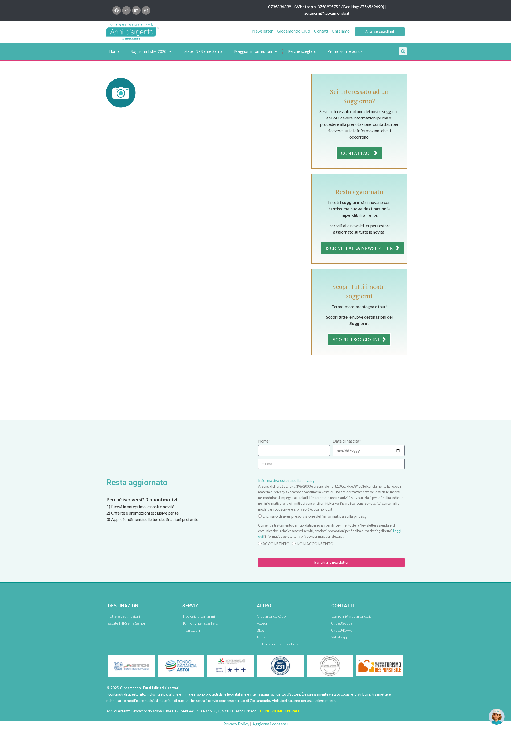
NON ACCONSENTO (314, 543)
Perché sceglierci (302, 51)
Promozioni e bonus (345, 51)
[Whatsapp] (146, 10)
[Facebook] (116, 10)
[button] (403, 51)
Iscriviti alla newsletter (359, 248)
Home (114, 51)
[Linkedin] (136, 10)
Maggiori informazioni (253, 51)
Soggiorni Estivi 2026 (148, 51)
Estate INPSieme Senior (202, 51)
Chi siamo (341, 30)
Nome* (264, 441)
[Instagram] (126, 10)
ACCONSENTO (276, 543)
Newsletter (262, 30)
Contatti (321, 30)
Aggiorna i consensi (270, 723)
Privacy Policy (236, 723)
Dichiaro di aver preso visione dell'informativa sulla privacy (314, 516)
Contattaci (356, 153)
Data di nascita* (347, 441)
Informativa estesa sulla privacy (286, 480)
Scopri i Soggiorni (356, 339)
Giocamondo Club (293, 30)
